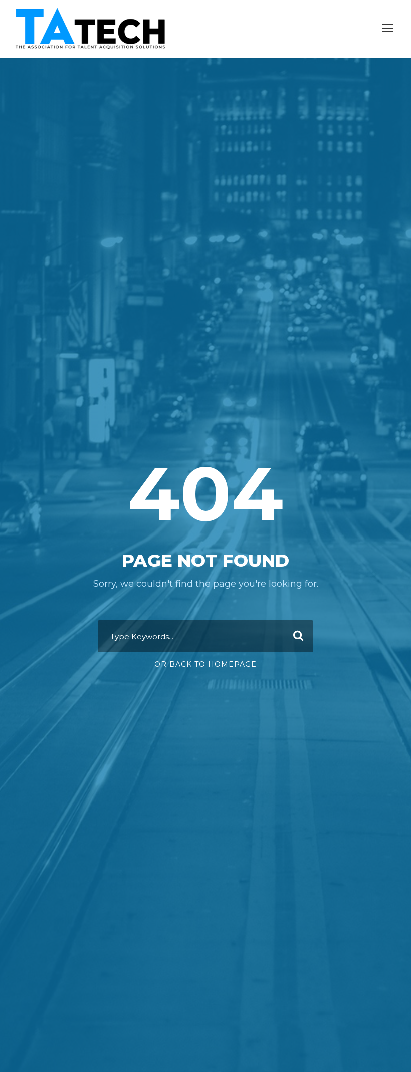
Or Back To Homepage (205, 664)
